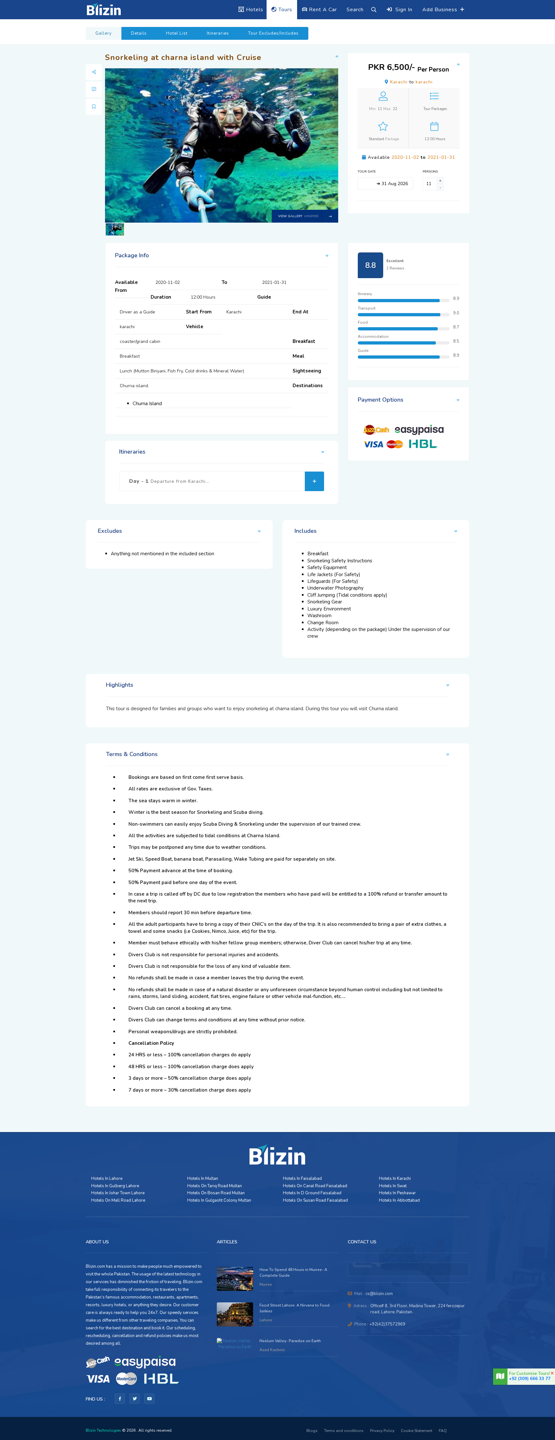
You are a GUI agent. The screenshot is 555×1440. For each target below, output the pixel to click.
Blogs (312, 1430)
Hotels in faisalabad (302, 1178)
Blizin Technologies (103, 1430)
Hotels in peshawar (397, 1193)
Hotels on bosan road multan (216, 1193)
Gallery (103, 33)
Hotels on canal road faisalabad (315, 1186)
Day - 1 (169, 481)
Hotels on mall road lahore (118, 1200)
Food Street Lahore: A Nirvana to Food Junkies (295, 1308)
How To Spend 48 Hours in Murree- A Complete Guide (293, 1272)
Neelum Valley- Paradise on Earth (290, 1340)
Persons (429, 171)
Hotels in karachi (395, 1178)
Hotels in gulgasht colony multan (219, 1200)
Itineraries (218, 33)
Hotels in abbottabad (399, 1200)
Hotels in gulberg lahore (115, 1186)
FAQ (443, 1430)
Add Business (440, 9)
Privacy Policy (382, 1430)
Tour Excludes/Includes (273, 33)
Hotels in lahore (106, 1178)
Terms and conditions (344, 1430)
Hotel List (177, 33)
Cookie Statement (416, 1430)
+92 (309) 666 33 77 (530, 1379)
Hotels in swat (393, 1186)
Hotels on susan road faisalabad (315, 1200)
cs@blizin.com (379, 1294)
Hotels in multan (202, 1178)
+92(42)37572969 (387, 1324)
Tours (284, 9)
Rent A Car (322, 9)
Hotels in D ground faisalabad (312, 1193)
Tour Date (366, 171)
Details (139, 33)
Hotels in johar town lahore (118, 1193)
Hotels (253, 9)
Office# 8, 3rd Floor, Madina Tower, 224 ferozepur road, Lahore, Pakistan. (417, 1309)
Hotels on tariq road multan (214, 1186)
